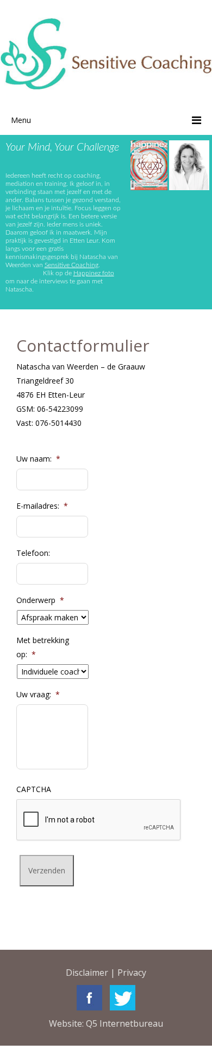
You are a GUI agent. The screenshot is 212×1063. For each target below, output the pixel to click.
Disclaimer (87, 972)
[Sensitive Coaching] (106, 53)
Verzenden (46, 870)
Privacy (131, 972)
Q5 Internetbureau (124, 1023)
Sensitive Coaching (71, 265)
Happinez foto (93, 273)
